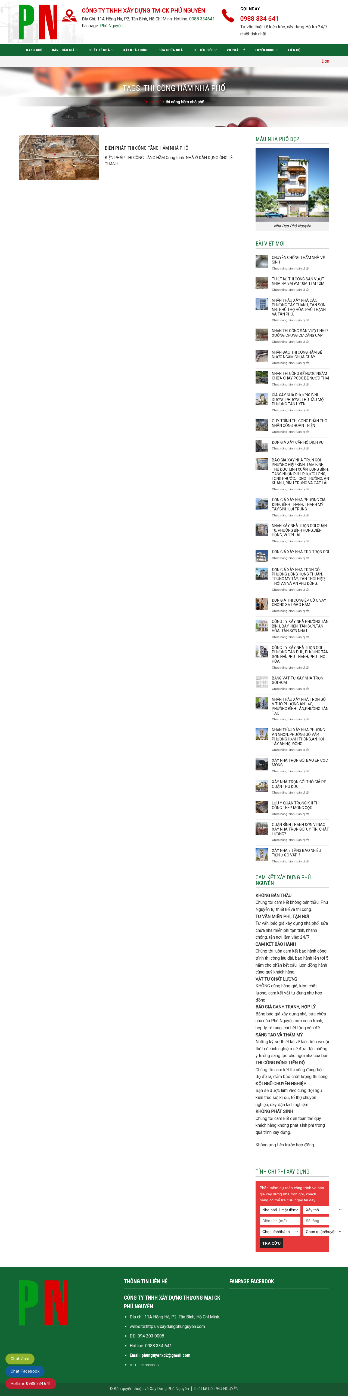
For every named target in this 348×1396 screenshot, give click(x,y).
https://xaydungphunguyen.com (175, 1326)
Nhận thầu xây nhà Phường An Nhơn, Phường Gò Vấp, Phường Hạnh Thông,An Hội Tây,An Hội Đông (298, 737)
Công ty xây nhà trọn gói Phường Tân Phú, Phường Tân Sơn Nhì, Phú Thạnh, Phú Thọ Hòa (300, 654)
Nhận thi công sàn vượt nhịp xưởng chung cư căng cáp (300, 333)
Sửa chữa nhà (171, 50)
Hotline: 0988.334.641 (31, 1383)
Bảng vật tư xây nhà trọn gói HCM (297, 680)
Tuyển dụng (265, 50)
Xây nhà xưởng (135, 50)
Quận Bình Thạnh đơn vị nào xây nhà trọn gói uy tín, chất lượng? (300, 829)
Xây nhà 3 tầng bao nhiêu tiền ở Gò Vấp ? (296, 852)
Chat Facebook (25, 1371)
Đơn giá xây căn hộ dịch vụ (298, 442)
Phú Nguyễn (111, 25)
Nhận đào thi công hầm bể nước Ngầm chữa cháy (297, 354)
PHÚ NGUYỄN (226, 1388)
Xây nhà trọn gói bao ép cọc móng (300, 762)
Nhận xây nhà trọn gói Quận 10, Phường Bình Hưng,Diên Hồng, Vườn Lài (299, 530)
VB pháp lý (236, 50)
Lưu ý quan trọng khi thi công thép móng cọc (295, 805)
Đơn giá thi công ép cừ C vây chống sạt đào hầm (299, 602)
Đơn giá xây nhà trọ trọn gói (300, 552)
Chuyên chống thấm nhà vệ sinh (298, 259)
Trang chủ (33, 50)
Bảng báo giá (63, 50)
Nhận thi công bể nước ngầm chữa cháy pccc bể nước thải (300, 375)
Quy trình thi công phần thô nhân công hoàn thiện (299, 423)
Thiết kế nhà (99, 50)
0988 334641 (202, 19)
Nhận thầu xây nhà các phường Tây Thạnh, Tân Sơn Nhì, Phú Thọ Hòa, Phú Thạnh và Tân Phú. (299, 307)
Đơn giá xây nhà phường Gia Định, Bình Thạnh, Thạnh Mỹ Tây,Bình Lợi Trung (299, 504)
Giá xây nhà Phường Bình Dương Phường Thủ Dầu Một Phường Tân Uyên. (299, 399)
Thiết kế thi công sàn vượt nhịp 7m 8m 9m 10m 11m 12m (298, 281)
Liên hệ (294, 50)
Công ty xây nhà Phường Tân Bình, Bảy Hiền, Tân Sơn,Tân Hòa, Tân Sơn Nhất (300, 626)
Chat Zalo (20, 1358)
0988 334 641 (158, 1345)
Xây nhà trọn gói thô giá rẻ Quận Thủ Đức (299, 784)
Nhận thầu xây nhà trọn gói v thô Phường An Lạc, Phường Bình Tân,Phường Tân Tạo (300, 706)
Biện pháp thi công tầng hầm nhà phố (146, 148)
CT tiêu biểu (202, 50)
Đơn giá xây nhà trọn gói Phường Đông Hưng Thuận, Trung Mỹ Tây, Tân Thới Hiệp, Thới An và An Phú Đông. (298, 577)
